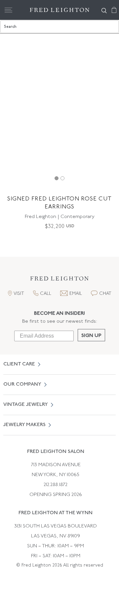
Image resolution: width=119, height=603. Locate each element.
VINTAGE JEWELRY (25, 404)
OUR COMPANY (22, 384)
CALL (45, 293)
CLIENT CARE (19, 364)
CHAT (105, 293)
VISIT (19, 293)
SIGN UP (91, 335)
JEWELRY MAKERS (24, 424)
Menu (8, 10)
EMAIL (75, 293)
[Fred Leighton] (59, 10)
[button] (59, 280)
